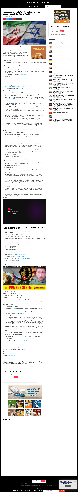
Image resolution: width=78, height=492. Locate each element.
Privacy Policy (39, 488)
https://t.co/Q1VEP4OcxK (10, 86)
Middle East (16, 362)
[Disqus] (24, 434)
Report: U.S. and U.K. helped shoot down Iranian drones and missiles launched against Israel (63, 92)
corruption (35, 6)
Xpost (26, 363)
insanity (41, 361)
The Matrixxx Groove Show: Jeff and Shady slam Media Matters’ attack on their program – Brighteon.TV (63, 96)
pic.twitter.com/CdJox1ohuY (33, 136)
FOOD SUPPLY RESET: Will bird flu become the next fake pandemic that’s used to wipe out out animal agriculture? (62, 120)
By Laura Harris (59, 85)
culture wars (25, 361)
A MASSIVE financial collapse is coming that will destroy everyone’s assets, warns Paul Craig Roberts (62, 55)
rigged (25, 6)
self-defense (40, 362)
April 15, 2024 (16, 165)
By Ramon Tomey (59, 69)
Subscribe (62, 490)
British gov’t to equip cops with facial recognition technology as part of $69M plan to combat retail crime (63, 84)
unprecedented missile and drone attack (26, 94)
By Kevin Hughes (59, 97)
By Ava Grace (58, 73)
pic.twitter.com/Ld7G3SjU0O (20, 86)
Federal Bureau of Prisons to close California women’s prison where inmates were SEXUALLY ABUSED (63, 72)
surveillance (19, 6)
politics (35, 362)
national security (31, 362)
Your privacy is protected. (54, 34)
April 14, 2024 (24, 74)
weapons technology (15, 363)
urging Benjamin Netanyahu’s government (15, 98)
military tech (21, 362)
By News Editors (59, 77)
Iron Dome (5, 362)
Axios (10, 90)
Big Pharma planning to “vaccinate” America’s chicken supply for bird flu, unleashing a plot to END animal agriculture (64, 51)
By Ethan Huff (58, 121)
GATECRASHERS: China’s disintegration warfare (60, 112)
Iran (44, 361)
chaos (17, 361)
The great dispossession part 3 (58, 115)
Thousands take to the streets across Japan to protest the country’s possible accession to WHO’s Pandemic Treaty (62, 80)
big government (12, 361)
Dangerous (30, 361)
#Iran (15, 308)
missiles (25, 362)
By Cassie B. (58, 65)
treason (40, 6)
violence (8, 363)
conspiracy (30, 6)
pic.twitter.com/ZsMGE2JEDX (20, 254)
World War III (21, 363)
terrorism (5, 363)
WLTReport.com (20, 50)
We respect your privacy (33, 485)
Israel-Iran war (10, 362)
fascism (37, 361)
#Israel (40, 308)
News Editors (11, 16)
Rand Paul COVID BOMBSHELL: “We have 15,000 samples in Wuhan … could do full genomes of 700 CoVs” (63, 47)
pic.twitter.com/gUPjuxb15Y (24, 258)
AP (12, 167)
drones (34, 361)
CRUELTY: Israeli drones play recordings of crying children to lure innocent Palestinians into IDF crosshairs (64, 43)
